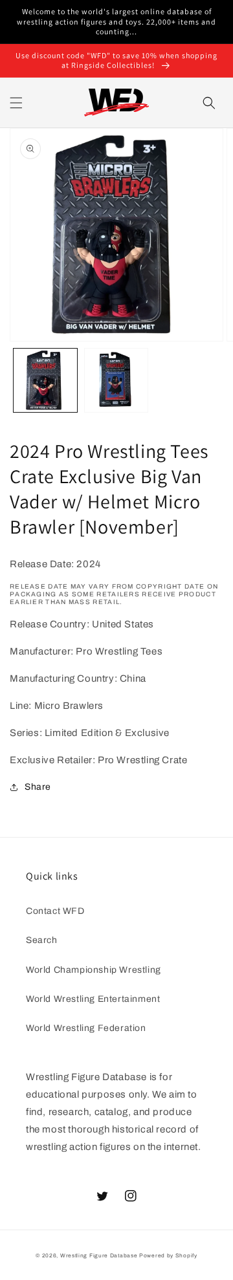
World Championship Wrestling (93, 970)
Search (42, 940)
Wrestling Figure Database (99, 1256)
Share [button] (38, 787)
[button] (16, 103)
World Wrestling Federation (86, 1028)
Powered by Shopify (168, 1256)
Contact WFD (55, 911)
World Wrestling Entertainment (93, 999)
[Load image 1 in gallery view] (45, 380)
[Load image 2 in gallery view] (116, 380)
